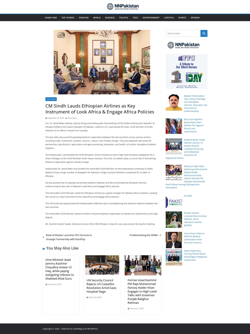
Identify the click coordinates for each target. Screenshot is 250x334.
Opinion (195, 17)
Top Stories (67, 17)
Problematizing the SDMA (144, 235)
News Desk (72, 118)
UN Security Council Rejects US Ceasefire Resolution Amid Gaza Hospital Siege (101, 285)
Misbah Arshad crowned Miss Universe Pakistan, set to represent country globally (195, 219)
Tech (135, 17)
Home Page (51, 17)
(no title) (188, 195)
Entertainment (151, 17)
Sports (182, 17)
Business (110, 17)
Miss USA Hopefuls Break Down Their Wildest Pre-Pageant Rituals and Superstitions (194, 125)
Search (204, 33)
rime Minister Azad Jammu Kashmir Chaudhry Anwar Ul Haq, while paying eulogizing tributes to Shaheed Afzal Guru (59, 269)
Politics (123, 17)
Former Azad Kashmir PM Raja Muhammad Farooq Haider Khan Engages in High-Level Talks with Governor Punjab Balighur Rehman (142, 291)
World (97, 17)
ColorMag (77, 328)
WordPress (92, 328)
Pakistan (84, 17)
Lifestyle (169, 17)
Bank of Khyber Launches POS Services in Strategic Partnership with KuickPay (69, 237)
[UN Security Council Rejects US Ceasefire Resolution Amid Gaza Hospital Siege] (102, 257)
